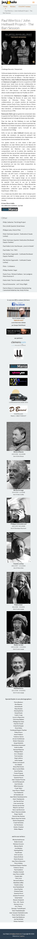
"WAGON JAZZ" (18, 320)
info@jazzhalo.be (15, 934)
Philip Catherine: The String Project (14, 222)
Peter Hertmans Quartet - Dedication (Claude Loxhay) (17, 235)
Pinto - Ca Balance (9, 266)
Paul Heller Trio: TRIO (10, 250)
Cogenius (22, 936)
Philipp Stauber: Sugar (10, 270)
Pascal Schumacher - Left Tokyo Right (15, 284)
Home (5, 6)
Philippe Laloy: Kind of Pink (12, 230)
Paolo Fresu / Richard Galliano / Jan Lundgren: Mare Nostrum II (17, 275)
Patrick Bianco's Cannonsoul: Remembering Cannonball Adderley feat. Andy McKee (17, 289)
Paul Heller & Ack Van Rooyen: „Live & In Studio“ (18, 246)
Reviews (13, 6)
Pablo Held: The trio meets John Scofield (16, 280)
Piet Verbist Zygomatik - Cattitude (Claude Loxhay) (17, 261)
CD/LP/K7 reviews (24, 6)
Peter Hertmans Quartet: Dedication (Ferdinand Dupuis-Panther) (18, 241)
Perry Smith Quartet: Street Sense (14, 226)
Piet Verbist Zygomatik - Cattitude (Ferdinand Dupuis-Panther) (18, 255)
